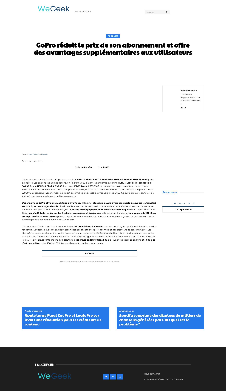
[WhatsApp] (201, 78)
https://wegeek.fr (186, 94)
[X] (189, 78)
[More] (157, 63)
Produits (113, 36)
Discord (182, 203)
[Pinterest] (195, 78)
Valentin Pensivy (83, 167)
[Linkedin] (182, 107)
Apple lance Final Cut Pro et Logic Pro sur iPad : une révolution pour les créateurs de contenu (63, 319)
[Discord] (174, 203)
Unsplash (44, 154)
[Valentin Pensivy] (72, 167)
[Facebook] (183, 78)
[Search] (167, 12)
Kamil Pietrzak (33, 154)
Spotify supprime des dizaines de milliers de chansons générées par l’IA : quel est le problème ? (160, 319)
